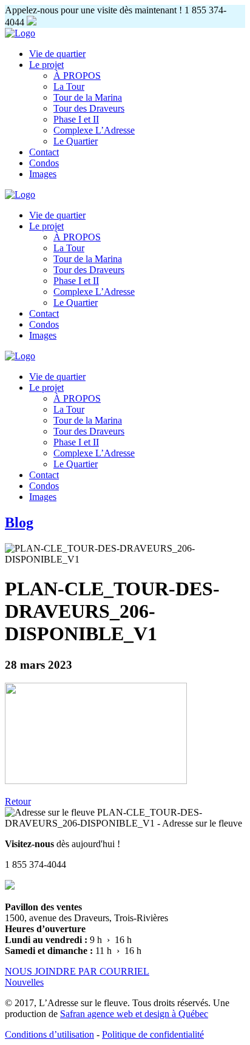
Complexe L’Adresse (94, 130)
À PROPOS (77, 75)
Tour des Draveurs (88, 108)
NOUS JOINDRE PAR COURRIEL (77, 971)
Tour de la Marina (87, 97)
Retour (18, 801)
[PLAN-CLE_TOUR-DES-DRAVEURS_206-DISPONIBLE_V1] (96, 781)
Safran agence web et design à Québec (134, 1014)
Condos (44, 163)
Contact (44, 152)
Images (42, 174)
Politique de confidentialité (153, 1034)
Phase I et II (76, 119)
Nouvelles (24, 982)
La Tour (68, 86)
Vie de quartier (57, 54)
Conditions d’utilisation (49, 1034)
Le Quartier (75, 141)
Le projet (46, 64)
